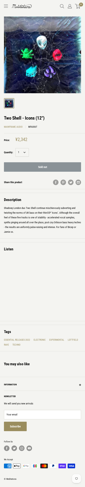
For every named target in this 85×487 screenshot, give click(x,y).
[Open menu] (6, 6)
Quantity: (8, 152)
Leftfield (73, 340)
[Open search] (62, 6)
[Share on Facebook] (56, 182)
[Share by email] (78, 182)
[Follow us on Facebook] (6, 448)
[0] (77, 6)
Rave (6, 344)
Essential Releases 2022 (17, 340)
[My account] (70, 6)
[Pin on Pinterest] (63, 182)
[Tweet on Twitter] (71, 182)
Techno (16, 344)
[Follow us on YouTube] (29, 448)
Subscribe (15, 426)
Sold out (42, 167)
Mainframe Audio (13, 126)
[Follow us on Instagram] (22, 448)
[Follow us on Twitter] (14, 448)
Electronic (40, 340)
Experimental (56, 340)
